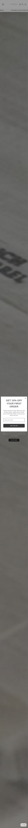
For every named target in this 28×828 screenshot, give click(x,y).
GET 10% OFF (14, 425)
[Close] (25, 398)
